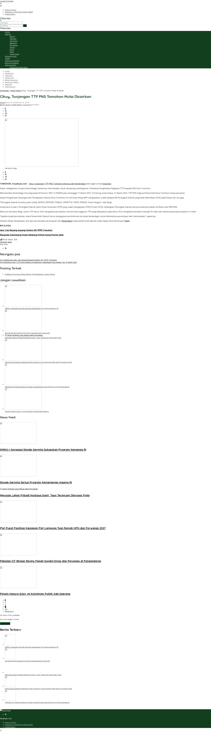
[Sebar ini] (5, 109)
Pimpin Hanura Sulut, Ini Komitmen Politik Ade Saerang (27, 411)
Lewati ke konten (7, 1)
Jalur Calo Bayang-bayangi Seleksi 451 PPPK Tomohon (28, 260)
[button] (25, 25)
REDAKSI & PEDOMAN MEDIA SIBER (19, 725)
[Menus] (1, 3)
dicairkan (107, 183)
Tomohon (27, 105)
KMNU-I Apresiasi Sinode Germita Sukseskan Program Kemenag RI (31, 308)
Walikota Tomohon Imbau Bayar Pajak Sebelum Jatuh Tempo (30, 274)
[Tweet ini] (6, 111)
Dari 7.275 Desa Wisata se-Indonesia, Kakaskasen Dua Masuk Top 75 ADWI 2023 (38, 262)
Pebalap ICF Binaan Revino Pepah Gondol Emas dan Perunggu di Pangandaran (37, 387)
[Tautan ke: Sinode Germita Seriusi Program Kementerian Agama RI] (10, 658)
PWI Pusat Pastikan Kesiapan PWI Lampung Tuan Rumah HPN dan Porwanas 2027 (38, 362)
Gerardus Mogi (6, 242)
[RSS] (6, 248)
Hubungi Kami (10, 722)
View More (5, 623)
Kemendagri (67, 221)
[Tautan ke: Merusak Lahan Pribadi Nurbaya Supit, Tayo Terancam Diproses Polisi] (10, 672)
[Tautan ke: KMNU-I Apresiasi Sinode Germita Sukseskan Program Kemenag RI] (10, 645)
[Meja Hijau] (5, 18)
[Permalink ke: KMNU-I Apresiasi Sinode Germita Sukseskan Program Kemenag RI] (23, 306)
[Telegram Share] (6, 113)
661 (6, 609)
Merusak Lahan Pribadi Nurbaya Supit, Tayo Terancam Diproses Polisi (33, 338)
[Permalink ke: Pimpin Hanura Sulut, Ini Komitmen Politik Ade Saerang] (23, 409)
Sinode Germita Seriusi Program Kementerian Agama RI (27, 333)
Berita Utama (5, 105)
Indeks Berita (17, 105)
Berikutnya (9, 611)
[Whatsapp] (6, 115)
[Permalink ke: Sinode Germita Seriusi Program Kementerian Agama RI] (23, 330)
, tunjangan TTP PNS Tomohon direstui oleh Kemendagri (57, 183)
